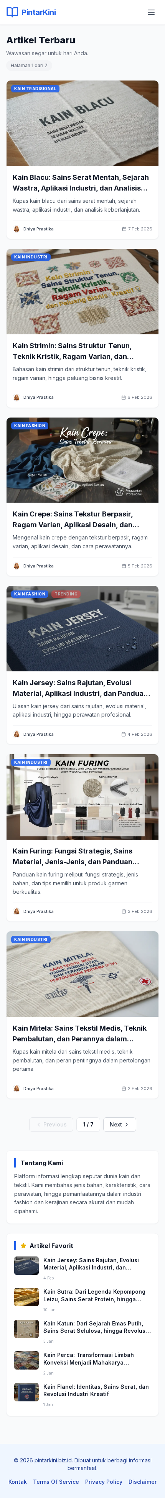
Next (116, 1124)
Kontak (17, 1481)
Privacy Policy (103, 1481)
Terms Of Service (56, 1481)
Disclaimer (143, 1481)
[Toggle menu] (151, 12)
